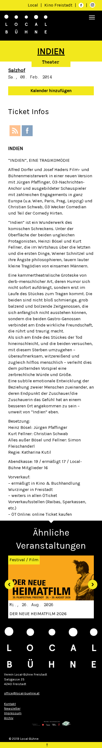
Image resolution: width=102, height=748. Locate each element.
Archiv (8, 718)
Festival (17, 559)
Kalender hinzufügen (51, 90)
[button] (7, 582)
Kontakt (10, 704)
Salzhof (16, 70)
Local (33, 5)
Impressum (12, 713)
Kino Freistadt (58, 5)
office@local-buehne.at (21, 693)
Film (33, 559)
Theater (51, 62)
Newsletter (12, 708)
